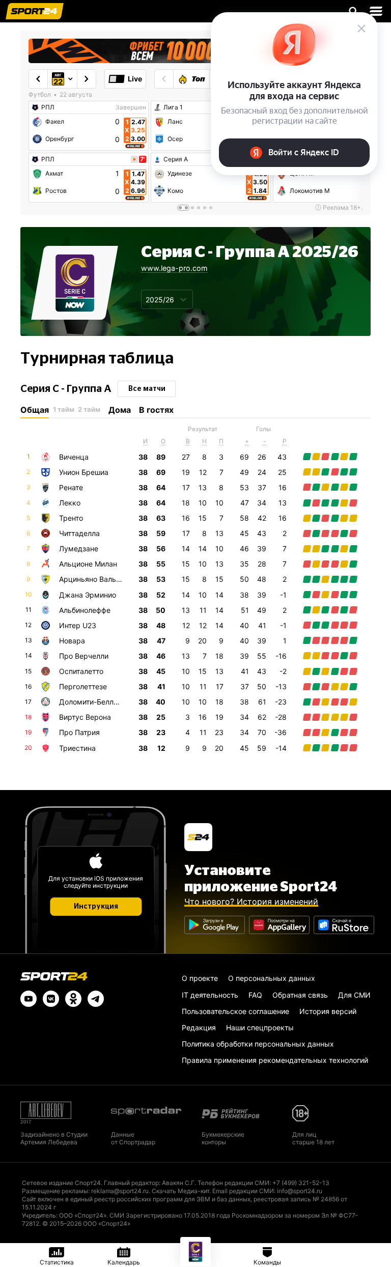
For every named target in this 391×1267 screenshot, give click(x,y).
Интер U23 (77, 625)
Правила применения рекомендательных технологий (275, 1060)
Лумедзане (78, 548)
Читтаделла (79, 533)
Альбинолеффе (84, 610)
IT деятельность (210, 995)
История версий (327, 1011)
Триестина (77, 748)
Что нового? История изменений (251, 901)
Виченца (74, 457)
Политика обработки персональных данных (258, 1043)
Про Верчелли (83, 656)
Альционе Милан (88, 563)
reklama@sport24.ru (120, 1191)
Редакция (199, 1027)
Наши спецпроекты (260, 1027)
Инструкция (96, 906)
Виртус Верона (85, 717)
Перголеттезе (83, 686)
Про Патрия (79, 732)
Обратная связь (300, 995)
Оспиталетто (81, 671)
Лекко (69, 502)
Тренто (71, 518)
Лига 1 (173, 107)
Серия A (175, 159)
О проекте (200, 978)
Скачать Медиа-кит (180, 1191)
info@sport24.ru (299, 1191)
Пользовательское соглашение (235, 1011)
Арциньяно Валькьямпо (100, 579)
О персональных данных (271, 978)
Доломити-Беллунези (96, 701)
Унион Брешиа (83, 472)
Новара (72, 640)
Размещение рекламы (55, 1191)
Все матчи (146, 388)
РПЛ (47, 107)
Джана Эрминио (87, 594)
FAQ (255, 995)
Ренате (71, 487)
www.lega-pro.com (174, 268)
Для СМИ (354, 995)
